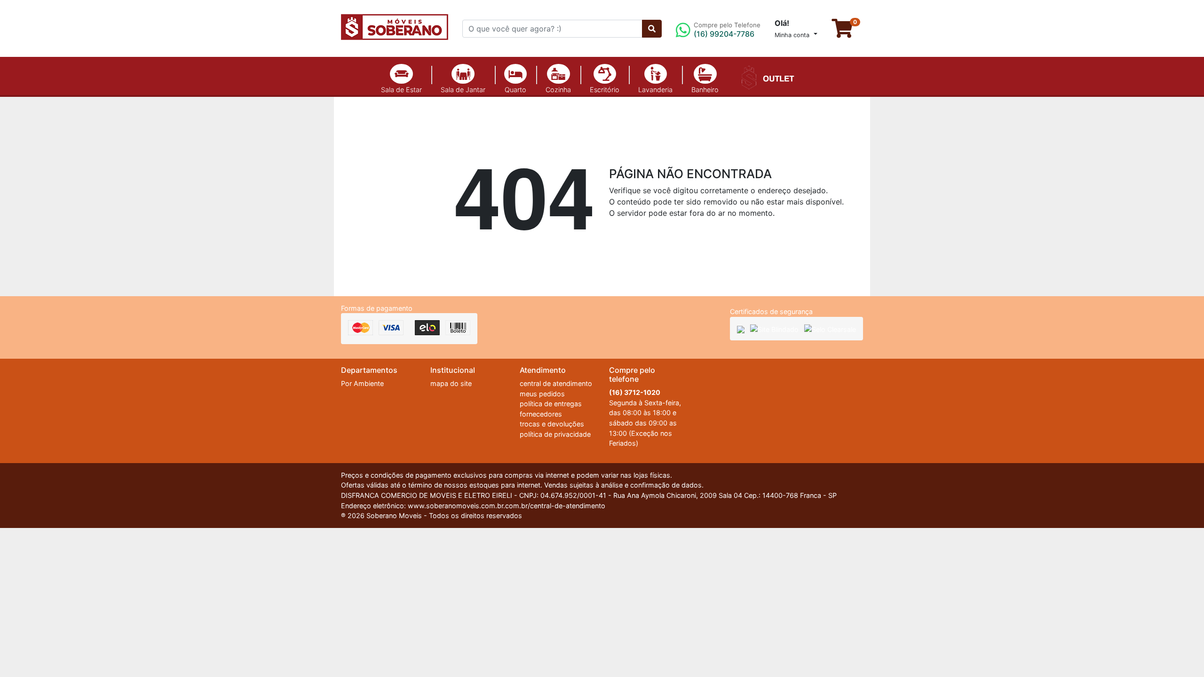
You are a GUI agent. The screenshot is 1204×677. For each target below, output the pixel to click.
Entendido (843, 647)
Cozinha (558, 90)
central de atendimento (556, 383)
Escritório (604, 90)
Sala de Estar (401, 90)
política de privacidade (555, 434)
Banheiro (705, 90)
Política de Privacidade (749, 645)
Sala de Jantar (463, 90)
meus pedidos (542, 394)
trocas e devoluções (552, 424)
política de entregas (551, 404)
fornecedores (541, 414)
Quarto (515, 90)
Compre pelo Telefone (727, 30)
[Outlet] (766, 76)
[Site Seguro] (741, 329)
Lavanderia (655, 90)
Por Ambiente (362, 383)
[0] (847, 32)
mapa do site (451, 383)
